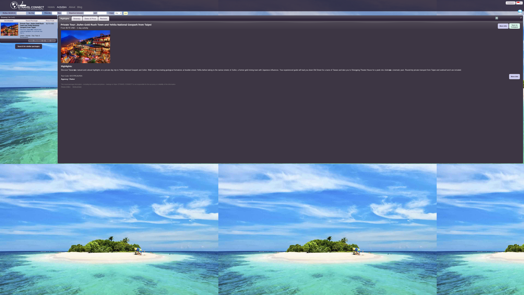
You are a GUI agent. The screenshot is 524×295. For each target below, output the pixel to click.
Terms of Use (76, 87)
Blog (79, 7)
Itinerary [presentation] (76, 19)
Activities (62, 7)
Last (53, 41)
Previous (38, 41)
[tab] (65, 18)
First (31, 41)
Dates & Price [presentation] (90, 19)
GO (125, 13)
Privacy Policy (65, 87)
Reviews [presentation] (103, 19)
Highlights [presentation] (64, 19)
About (72, 7)
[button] (511, 3)
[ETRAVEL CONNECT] (27, 5)
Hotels (51, 7)
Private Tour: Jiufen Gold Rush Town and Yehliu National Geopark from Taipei (32, 25)
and (95, 13)
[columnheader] (51, 20)
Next (48, 41)
